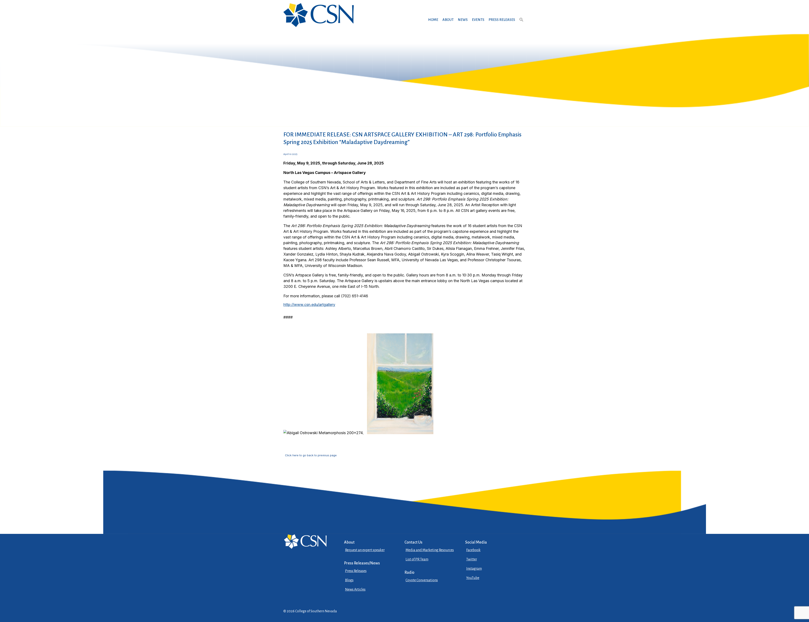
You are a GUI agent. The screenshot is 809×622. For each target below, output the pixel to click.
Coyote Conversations (422, 580)
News (463, 20)
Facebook (473, 550)
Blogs (349, 580)
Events (478, 20)
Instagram (474, 569)
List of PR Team (417, 559)
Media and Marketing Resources (430, 550)
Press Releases (502, 20)
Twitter (471, 559)
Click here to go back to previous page (311, 455)
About (448, 20)
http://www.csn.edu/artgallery (309, 304)
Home (433, 20)
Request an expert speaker (365, 550)
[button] (521, 24)
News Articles (355, 589)
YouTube (472, 578)
